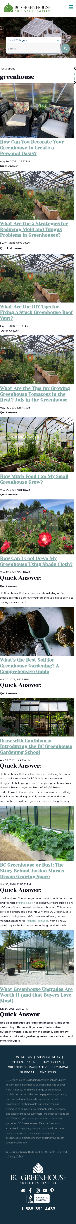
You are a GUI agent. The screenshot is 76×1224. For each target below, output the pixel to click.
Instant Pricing (25, 1062)
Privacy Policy (15, 1156)
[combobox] (33, 49)
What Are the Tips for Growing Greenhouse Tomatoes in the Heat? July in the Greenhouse (35, 394)
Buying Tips (53, 1062)
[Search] (65, 49)
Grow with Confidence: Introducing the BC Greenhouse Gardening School (36, 746)
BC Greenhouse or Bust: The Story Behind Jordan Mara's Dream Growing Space (32, 870)
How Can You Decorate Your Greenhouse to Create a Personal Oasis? (32, 147)
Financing (48, 1072)
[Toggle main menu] (71, 7)
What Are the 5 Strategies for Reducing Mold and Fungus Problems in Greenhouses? (34, 229)
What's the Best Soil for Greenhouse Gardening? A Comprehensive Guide (29, 665)
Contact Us (22, 1057)
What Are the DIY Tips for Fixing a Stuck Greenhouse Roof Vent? (36, 312)
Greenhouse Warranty (27, 1067)
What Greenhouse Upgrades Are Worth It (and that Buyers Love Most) (36, 995)
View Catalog (48, 1057)
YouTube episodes (37, 920)
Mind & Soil (26, 902)
